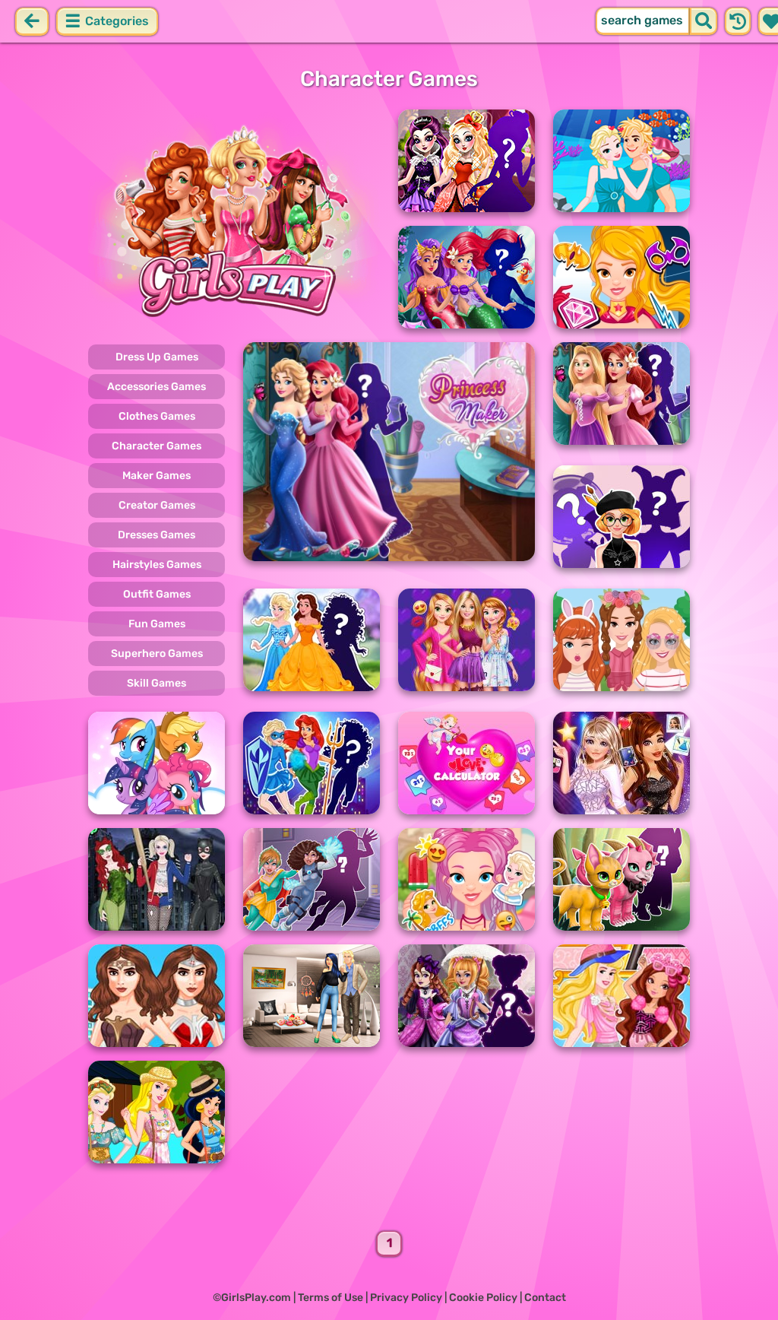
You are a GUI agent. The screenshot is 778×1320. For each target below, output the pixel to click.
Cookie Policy (483, 1297)
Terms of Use (330, 1297)
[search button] (703, 21)
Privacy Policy (406, 1297)
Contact (545, 1297)
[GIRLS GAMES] (234, 218)
